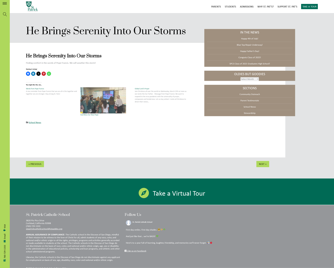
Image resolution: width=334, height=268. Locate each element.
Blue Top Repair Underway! (250, 44)
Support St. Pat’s (287, 6)
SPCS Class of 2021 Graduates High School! (249, 63)
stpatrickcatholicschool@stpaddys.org (44, 228)
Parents (216, 6)
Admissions (247, 6)
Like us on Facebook (136, 250)
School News (35, 122)
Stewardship (249, 113)
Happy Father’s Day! (249, 51)
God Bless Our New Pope (89, 115)
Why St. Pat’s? (265, 6)
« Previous (35, 164)
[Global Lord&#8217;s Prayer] (162, 95)
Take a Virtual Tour (179, 193)
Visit (4, 226)
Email (4, 236)
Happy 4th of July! (249, 38)
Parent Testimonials (249, 100)
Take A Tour (309, 6)
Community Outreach (250, 94)
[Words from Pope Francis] (53, 91)
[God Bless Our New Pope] (106, 100)
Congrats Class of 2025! (249, 57)
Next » (263, 164)
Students (230, 6)
